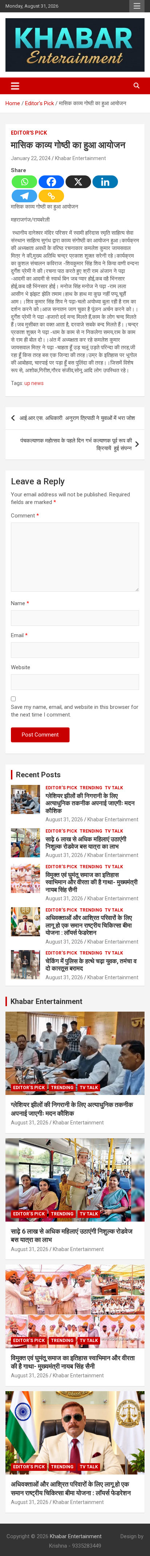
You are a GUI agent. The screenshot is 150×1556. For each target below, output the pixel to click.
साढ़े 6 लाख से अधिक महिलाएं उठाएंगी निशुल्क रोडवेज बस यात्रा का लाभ (86, 842)
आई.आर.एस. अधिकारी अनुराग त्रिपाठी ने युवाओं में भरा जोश (77, 418)
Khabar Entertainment (80, 158)
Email (19, 635)
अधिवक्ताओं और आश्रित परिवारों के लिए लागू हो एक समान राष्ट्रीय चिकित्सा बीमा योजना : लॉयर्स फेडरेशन (89, 925)
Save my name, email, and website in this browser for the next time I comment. (74, 711)
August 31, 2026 (64, 819)
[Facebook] (51, 181)
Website (20, 667)
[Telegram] (24, 196)
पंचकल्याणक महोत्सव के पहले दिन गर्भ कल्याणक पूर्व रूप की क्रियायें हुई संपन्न (76, 444)
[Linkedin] (105, 181)
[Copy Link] (51, 196)
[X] (78, 181)
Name (20, 603)
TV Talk (114, 787)
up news (34, 383)
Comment (25, 515)
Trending (91, 787)
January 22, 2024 (31, 158)
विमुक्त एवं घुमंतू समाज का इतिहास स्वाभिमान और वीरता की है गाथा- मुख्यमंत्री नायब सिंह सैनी (92, 882)
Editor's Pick (29, 133)
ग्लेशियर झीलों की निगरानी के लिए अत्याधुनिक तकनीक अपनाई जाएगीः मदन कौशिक (90, 803)
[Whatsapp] (24, 181)
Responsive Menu (137, 6)
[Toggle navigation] (15, 86)
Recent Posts (38, 774)
